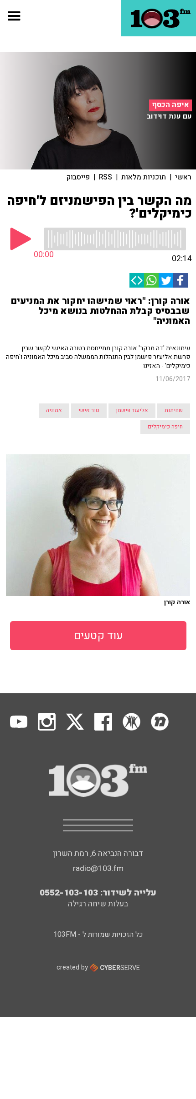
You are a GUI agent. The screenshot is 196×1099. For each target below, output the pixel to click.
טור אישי (88, 410)
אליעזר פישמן (132, 410)
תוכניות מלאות (143, 177)
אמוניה (54, 410)
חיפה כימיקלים (165, 427)
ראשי (183, 177)
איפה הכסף (170, 104)
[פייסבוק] (180, 280)
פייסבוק (78, 177)
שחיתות (174, 410)
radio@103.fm (98, 868)
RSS (105, 177)
